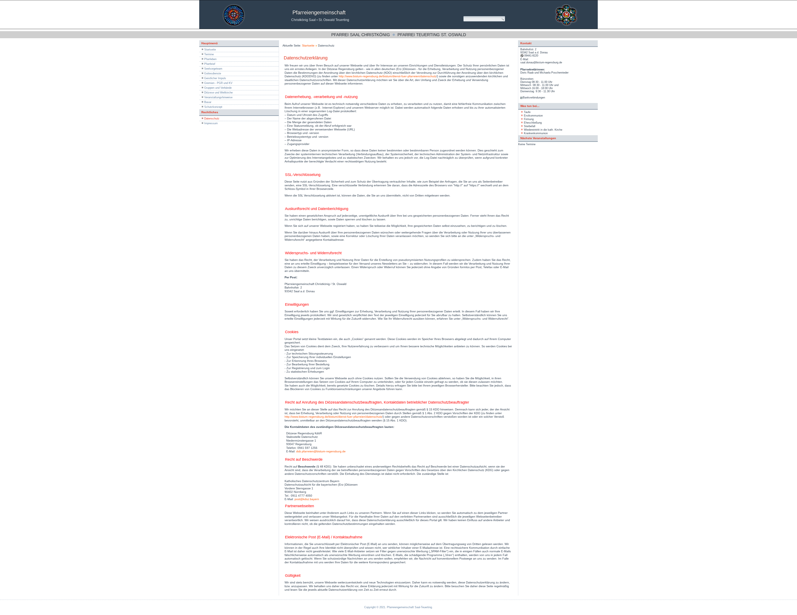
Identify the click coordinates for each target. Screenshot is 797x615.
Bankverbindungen (534, 97)
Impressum (211, 123)
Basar (207, 102)
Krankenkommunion (536, 133)
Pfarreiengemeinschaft (319, 12)
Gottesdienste (212, 73)
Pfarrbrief (209, 63)
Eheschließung (533, 122)
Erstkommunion (533, 115)
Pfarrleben (210, 59)
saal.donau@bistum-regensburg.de (541, 62)
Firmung (529, 119)
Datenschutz (211, 118)
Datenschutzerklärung (306, 57)
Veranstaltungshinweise (218, 97)
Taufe (527, 112)
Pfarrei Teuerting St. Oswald (431, 34)
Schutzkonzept (213, 106)
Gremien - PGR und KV (218, 83)
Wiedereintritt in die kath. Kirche (543, 129)
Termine (209, 54)
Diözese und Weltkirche (218, 92)
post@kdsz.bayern (307, 499)
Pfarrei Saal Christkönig (360, 34)
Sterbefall (529, 126)
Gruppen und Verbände (218, 87)
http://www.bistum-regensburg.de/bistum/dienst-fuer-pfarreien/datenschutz (387, 76)
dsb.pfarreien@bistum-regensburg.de (321, 451)
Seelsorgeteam (213, 68)
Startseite (210, 49)
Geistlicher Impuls (215, 78)
